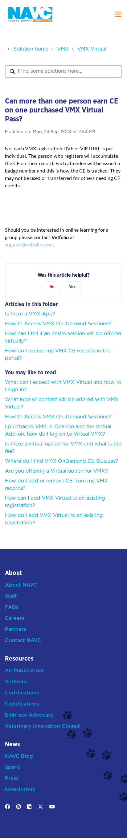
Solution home (31, 49)
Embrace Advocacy (29, 715)
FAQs (11, 607)
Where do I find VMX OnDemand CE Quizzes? (61, 461)
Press (11, 778)
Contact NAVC (23, 640)
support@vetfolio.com (29, 244)
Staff (11, 596)
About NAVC (21, 585)
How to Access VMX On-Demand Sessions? (58, 324)
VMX (63, 49)
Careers (14, 618)
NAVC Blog (19, 756)
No (52, 287)
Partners (15, 629)
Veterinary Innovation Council (43, 726)
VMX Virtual (91, 49)
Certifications (22, 693)
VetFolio (16, 682)
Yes (72, 287)
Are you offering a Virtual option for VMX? (56, 471)
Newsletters (20, 789)
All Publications (25, 671)
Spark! (13, 767)
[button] (118, 14)
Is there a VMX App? (30, 314)
